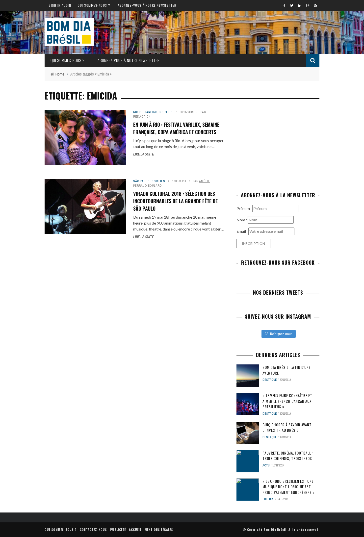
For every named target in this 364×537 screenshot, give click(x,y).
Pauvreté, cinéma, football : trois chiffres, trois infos (287, 455)
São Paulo (141, 181)
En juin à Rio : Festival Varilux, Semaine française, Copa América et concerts (176, 128)
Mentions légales (159, 529)
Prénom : (244, 208)
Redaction (142, 117)
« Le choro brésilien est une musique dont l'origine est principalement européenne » (288, 486)
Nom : (242, 219)
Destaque (269, 380)
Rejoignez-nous (281, 334)
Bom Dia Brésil (274, 529)
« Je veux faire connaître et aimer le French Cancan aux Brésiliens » (287, 401)
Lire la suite (143, 154)
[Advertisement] (278, 144)
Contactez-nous (93, 529)
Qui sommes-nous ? (94, 5)
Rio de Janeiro (145, 112)
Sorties (166, 112)
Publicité (118, 529)
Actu (266, 465)
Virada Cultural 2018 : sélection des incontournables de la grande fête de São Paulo (175, 201)
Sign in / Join (60, 5)
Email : (242, 231)
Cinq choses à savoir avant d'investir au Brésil (287, 427)
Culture (268, 499)
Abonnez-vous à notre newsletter (147, 5)
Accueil (135, 529)
